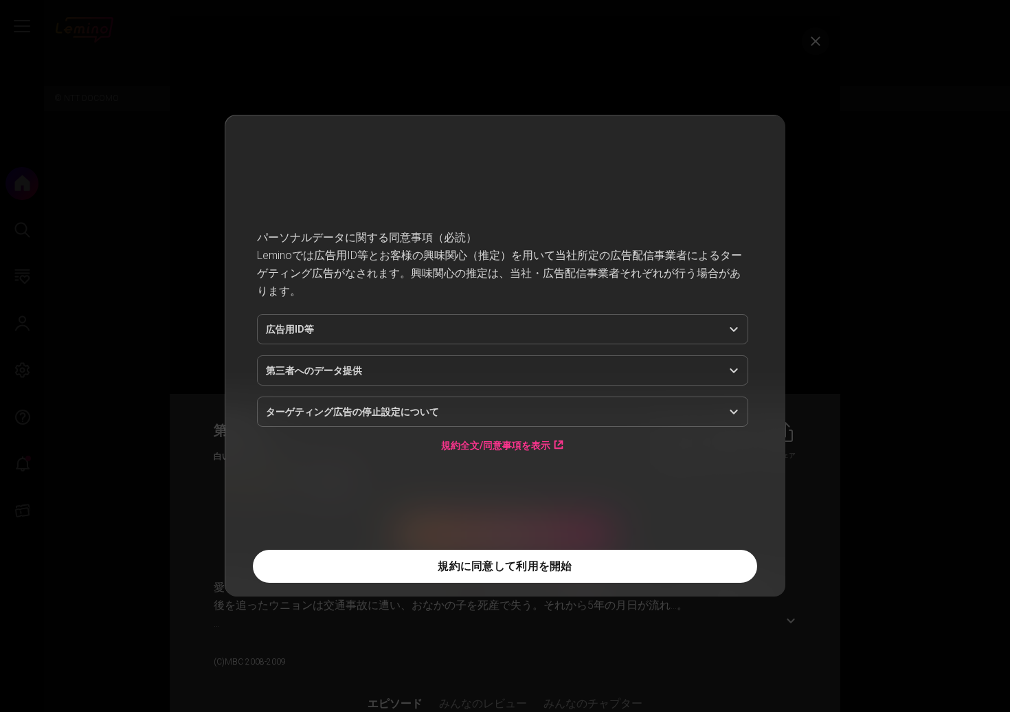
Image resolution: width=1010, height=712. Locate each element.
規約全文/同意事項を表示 (495, 445)
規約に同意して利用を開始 (505, 565)
